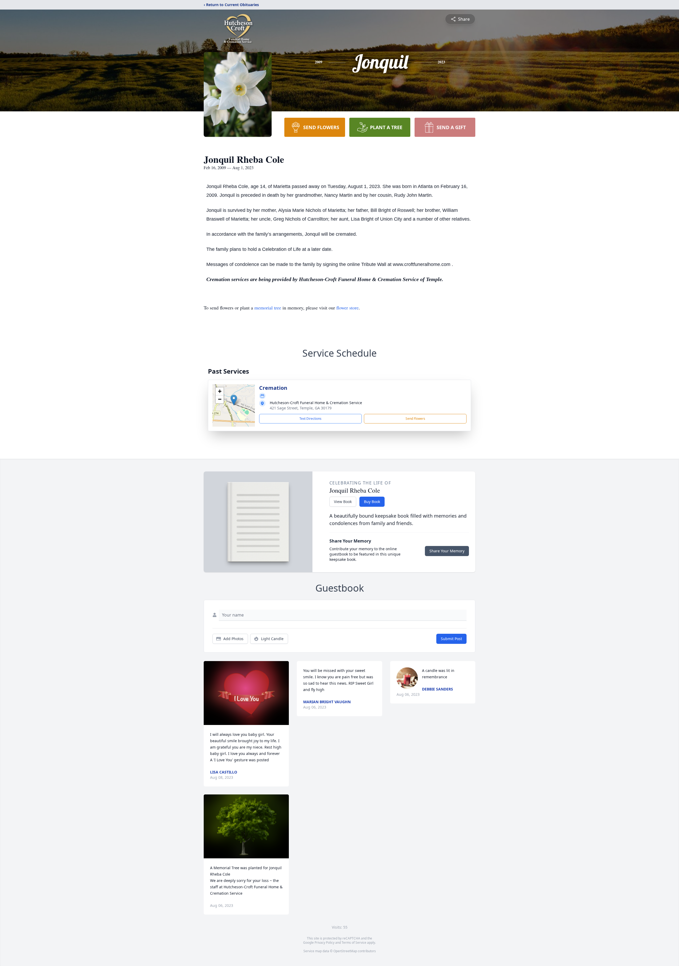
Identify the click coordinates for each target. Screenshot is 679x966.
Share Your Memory (446, 550)
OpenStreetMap (345, 951)
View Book (343, 501)
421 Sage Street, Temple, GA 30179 (301, 407)
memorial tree (267, 307)
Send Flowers (415, 418)
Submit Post (451, 638)
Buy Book (372, 501)
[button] (233, 400)
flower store (347, 307)
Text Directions (310, 418)
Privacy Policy (324, 942)
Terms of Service (354, 942)
